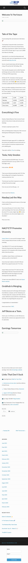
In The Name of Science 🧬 (8, 520)
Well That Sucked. (21, 430)
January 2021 (5, 463)
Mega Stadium (16, 398)
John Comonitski (14, 404)
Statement (21, 389)
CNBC (12, 306)
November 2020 (6, 471)
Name (8, 549)
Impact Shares (5, 238)
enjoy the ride (12, 60)
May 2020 (4, 494)
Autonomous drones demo (10, 383)
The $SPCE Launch (6, 532)
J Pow (12, 150)
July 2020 (4, 487)
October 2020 (5, 475)
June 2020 (4, 491)
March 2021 (5, 455)
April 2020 (4, 498)
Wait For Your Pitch (16, 379)
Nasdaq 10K (5, 430)
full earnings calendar (17, 369)
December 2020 (6, 467)
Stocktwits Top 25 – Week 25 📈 (10, 528)
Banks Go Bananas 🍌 (7, 516)
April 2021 (4, 451)
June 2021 (4, 443)
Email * (8, 554)
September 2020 (6, 479)
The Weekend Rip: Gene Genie (9, 524)
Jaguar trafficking (8, 392)
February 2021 (5, 459)
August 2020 (5, 483)
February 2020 (5, 506)
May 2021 (4, 447)
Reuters (13, 192)
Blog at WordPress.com (9, 542)
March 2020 (5, 502)
